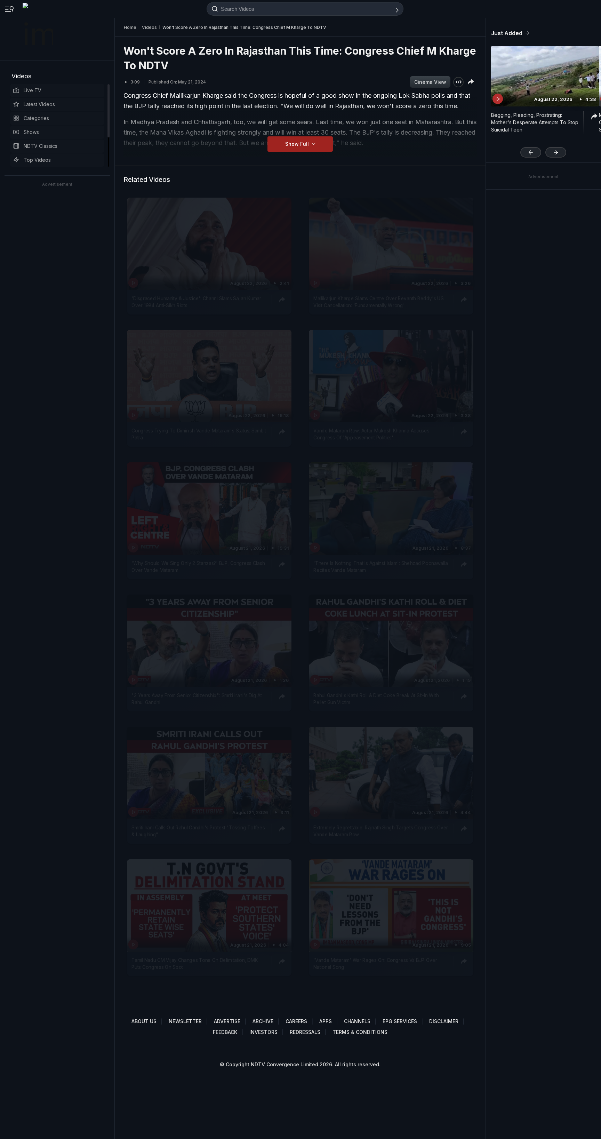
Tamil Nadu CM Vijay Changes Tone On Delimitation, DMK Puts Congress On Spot (194, 963)
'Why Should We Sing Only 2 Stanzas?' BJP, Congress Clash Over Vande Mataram (198, 566)
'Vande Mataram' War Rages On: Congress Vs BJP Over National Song (375, 963)
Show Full (297, 144)
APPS (325, 1021)
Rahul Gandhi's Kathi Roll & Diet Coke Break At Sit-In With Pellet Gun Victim (376, 699)
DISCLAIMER (443, 1021)
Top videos (37, 160)
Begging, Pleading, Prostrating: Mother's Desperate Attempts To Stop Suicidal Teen (534, 122)
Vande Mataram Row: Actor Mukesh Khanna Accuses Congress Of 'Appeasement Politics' (371, 434)
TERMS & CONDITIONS (359, 1032)
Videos (21, 76)
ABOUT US (144, 1021)
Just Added (506, 33)
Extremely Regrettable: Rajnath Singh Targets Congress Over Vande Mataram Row (380, 831)
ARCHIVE (263, 1021)
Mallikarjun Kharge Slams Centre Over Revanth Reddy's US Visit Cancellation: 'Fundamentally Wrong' (378, 302)
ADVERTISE (227, 1021)
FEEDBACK (225, 1032)
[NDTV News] (39, 30)
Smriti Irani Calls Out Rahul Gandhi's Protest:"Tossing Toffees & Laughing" (198, 831)
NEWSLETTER (185, 1021)
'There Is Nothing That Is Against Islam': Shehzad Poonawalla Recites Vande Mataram (380, 566)
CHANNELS (357, 1021)
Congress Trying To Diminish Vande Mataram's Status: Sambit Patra (198, 434)
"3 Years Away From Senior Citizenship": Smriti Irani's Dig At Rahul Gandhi (196, 699)
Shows (31, 132)
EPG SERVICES (400, 1021)
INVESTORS (263, 1032)
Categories (36, 118)
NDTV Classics (40, 146)
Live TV (32, 90)
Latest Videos (39, 104)
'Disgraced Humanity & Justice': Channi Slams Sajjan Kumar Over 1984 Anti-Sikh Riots (196, 302)
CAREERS (296, 1021)
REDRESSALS (305, 1032)
